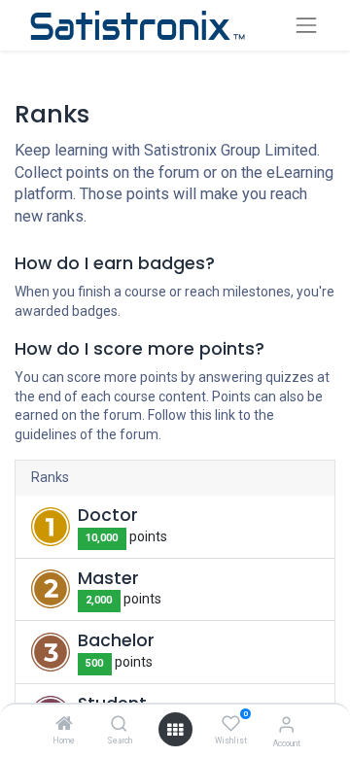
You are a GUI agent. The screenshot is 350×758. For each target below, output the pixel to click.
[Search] (119, 725)
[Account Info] (286, 724)
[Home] (64, 725)
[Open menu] (175, 729)
